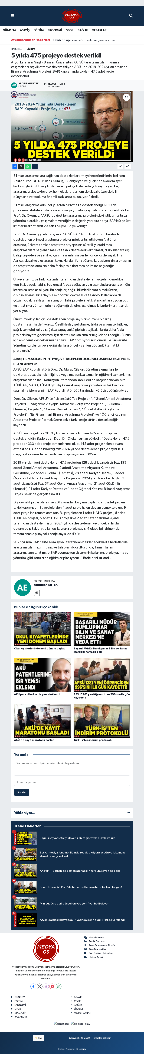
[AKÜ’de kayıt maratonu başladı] (42, 720)
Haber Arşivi (96, 957)
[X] (39, 986)
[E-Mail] (37, 593)
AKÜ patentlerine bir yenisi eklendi (37, 694)
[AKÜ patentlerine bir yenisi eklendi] (42, 674)
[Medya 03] (72, 16)
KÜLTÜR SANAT (82, 1013)
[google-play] (80, 1023)
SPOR (70, 30)
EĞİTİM (39, 30)
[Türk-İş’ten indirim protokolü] (102, 720)
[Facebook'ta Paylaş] (14, 167)
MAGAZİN (20, 1013)
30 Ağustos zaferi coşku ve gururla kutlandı (85, 40)
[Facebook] (33, 986)
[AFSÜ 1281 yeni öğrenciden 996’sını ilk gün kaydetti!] (102, 674)
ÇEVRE (77, 1001)
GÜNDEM (9, 30)
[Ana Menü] (12, 15)
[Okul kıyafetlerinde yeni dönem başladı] (42, 629)
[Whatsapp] (58, 986)
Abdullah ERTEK (46, 585)
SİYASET (78, 1009)
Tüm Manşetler (97, 949)
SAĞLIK (83, 30)
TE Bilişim (81, 1049)
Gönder (22, 792)
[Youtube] (52, 986)
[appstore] (61, 1023)
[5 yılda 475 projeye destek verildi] (72, 126)
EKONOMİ (55, 30)
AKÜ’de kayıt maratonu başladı (34, 740)
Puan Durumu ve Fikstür (102, 945)
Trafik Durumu (96, 941)
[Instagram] (46, 986)
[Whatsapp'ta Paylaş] (28, 167)
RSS (40, 1038)
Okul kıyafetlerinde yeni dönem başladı (40, 648)
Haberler (16, 49)
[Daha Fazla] (35, 167)
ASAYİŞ (24, 30)
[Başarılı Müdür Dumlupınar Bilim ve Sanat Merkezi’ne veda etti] (102, 629)
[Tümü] (128, 812)
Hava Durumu (96, 937)
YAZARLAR (99, 30)
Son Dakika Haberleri (101, 953)
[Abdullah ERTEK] (22, 587)
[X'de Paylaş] (21, 167)
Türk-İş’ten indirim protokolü (93, 740)
